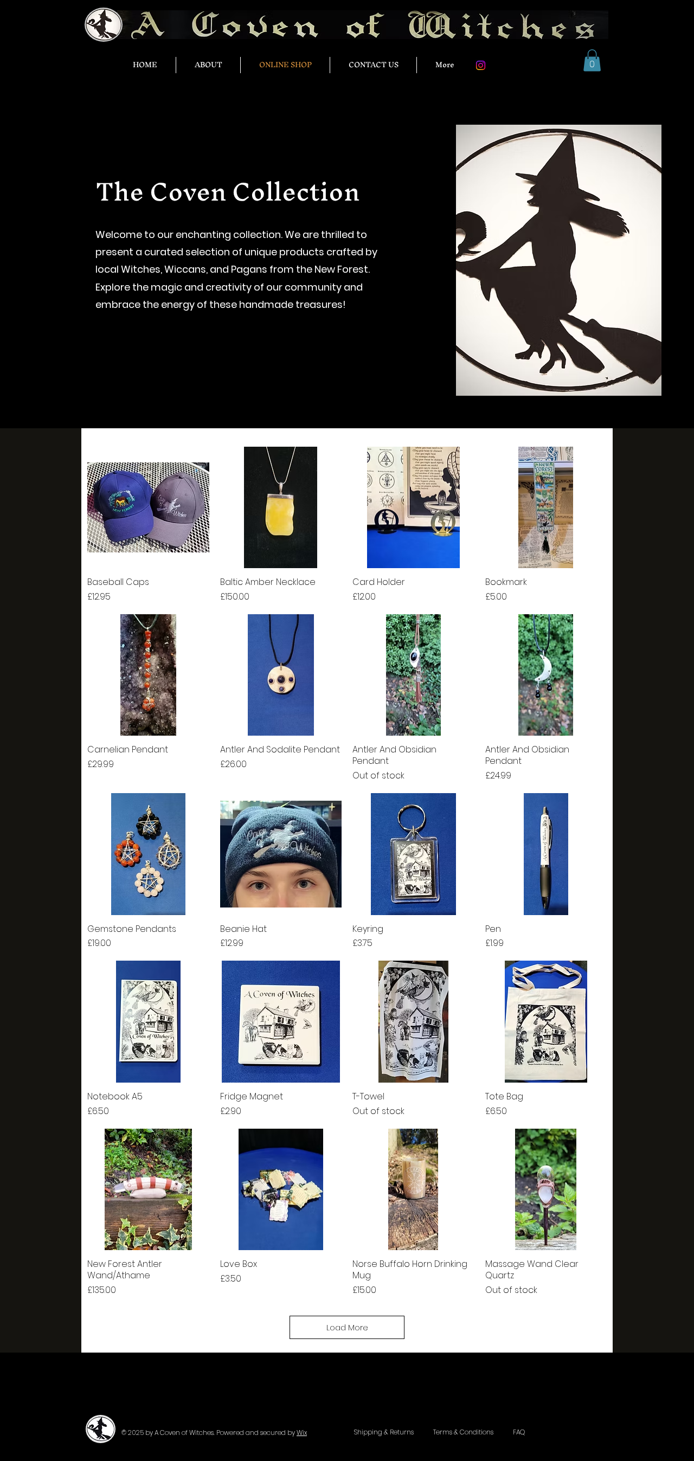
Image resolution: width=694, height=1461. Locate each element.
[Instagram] (480, 65)
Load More (347, 1327)
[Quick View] (148, 508)
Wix (302, 1432)
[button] (592, 60)
